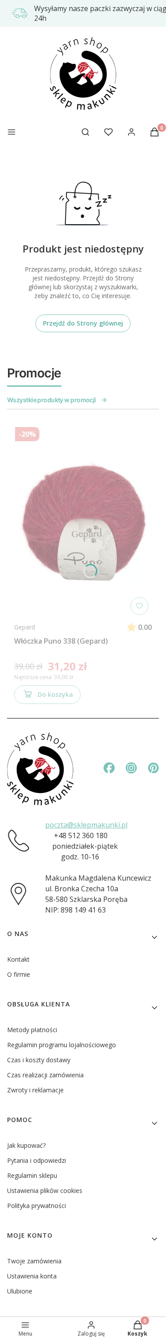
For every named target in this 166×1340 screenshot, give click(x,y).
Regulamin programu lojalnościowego (61, 1045)
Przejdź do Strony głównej (83, 323)
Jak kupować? (26, 1145)
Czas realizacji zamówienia (45, 1075)
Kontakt (18, 959)
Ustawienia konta (32, 1276)
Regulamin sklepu (32, 1175)
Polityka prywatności (36, 1205)
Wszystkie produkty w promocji (51, 400)
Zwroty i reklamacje (35, 1090)
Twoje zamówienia (34, 1261)
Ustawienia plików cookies (44, 1190)
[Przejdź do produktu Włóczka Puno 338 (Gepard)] (83, 520)
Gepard (24, 627)
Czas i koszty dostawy (38, 1060)
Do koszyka (55, 694)
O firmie (18, 974)
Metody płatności (32, 1029)
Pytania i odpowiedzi (36, 1160)
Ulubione (19, 1291)
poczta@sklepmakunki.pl (86, 825)
